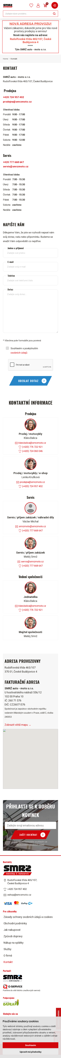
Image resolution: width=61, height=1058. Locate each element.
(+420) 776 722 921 (32, 446)
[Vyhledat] (54, 13)
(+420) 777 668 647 (32, 530)
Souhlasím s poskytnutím (24, 350)
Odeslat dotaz (28, 381)
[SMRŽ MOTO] (8, 5)
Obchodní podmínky (15, 923)
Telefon (11, 275)
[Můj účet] (38, 5)
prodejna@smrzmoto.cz (17, 101)
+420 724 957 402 (13, 97)
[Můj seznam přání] (31, 5)
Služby (7, 949)
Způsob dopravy (13, 936)
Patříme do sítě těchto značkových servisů (21, 990)
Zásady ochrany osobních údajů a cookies (28, 916)
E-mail (10, 261)
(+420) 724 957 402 (32, 486)
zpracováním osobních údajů (30, 844)
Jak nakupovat (12, 929)
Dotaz (10, 289)
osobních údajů (19, 352)
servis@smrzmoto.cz (15, 166)
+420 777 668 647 (13, 162)
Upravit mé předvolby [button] (30, 1052)
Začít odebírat (28, 834)
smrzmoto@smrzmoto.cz (32, 526)
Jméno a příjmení (16, 248)
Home (5, 59)
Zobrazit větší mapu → (18, 724)
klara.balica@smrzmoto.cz (32, 442)
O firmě (8, 955)
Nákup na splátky (14, 942)
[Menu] (54, 5)
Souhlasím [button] (30, 1045)
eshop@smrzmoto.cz (19, 894)
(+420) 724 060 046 (32, 451)
